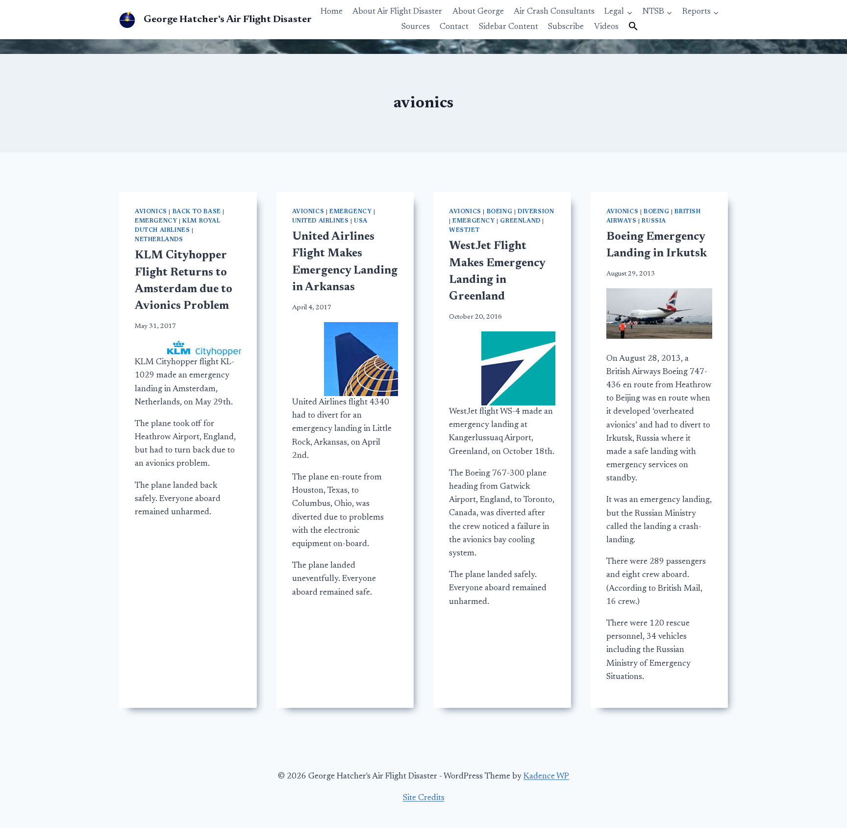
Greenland (520, 221)
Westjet (464, 230)
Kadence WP (546, 777)
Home (332, 12)
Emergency (156, 221)
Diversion (536, 212)
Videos (606, 27)
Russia (654, 221)
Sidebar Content (508, 27)
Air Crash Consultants (554, 12)
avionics (151, 212)
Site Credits (424, 798)
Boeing (500, 212)
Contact (454, 27)
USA (361, 221)
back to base (197, 212)
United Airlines (320, 221)
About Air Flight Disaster (397, 12)
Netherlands (159, 240)
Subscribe (566, 27)
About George (478, 12)
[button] (633, 27)
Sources (415, 27)
